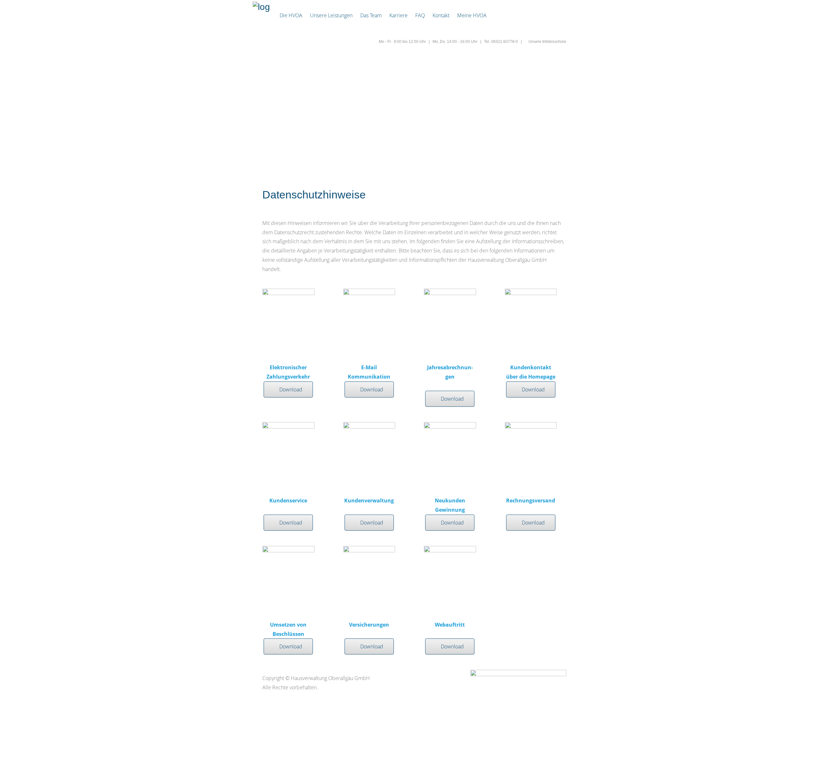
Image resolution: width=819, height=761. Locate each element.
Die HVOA (291, 15)
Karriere (398, 15)
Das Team (371, 15)
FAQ (420, 15)
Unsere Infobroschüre (547, 41)
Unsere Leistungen (331, 15)
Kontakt (441, 15)
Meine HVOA (472, 15)
